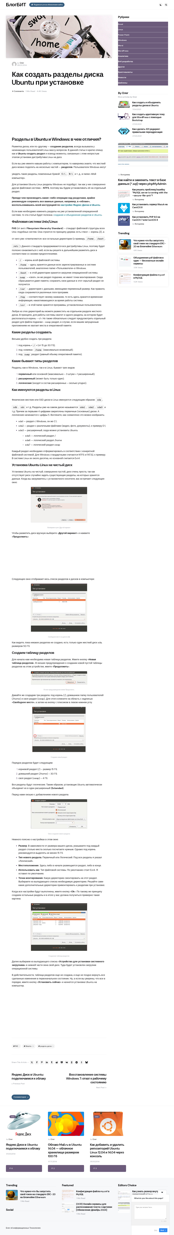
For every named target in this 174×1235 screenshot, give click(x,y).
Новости (122, 77)
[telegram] (77, 1062)
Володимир (125, 174)
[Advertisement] (59, 117)
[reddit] (57, 1062)
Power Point (123, 35)
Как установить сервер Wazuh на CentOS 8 (150, 206)
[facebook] (37, 1062)
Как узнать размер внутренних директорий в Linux (148, 1193)
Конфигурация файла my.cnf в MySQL (149, 276)
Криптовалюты (125, 72)
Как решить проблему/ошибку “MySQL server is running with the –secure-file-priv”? (150, 192)
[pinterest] (42, 1062)
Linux (12, 20)
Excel (120, 24)
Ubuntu (30, 1046)
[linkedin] (47, 1062)
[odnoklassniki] (72, 1062)
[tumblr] (52, 1062)
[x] (32, 1062)
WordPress (123, 51)
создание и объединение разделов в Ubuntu (77, 214)
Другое (121, 67)
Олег (22, 63)
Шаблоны (122, 83)
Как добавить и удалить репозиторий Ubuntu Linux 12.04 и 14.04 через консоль (107, 1150)
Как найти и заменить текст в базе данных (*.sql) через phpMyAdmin (142, 182)
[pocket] (62, 1062)
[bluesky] (87, 1062)
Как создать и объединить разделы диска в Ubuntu (146, 104)
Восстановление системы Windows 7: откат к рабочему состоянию (86, 1078)
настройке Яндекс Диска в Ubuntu (80, 205)
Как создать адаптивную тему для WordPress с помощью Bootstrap (148, 117)
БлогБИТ (16, 5)
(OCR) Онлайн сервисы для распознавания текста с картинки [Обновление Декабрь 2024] (94, 1207)
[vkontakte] (67, 1062)
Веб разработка (125, 61)
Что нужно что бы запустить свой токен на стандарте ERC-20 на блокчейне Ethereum (149, 243)
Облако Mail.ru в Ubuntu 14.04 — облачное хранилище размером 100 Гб (65, 1150)
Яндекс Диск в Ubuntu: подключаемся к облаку (29, 1076)
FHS (17, 1046)
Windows (122, 40)
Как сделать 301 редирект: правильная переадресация (147, 131)
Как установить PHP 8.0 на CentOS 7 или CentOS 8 (146, 219)
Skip (155, 1230)
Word (120, 45)
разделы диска (46, 1046)
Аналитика (123, 56)
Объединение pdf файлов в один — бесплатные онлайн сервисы (148, 260)
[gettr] (82, 1062)
